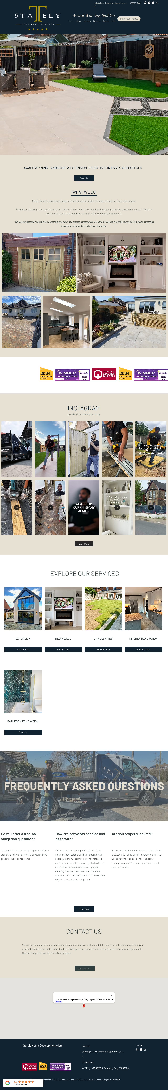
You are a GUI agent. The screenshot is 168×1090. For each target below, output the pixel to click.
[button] (29, 474)
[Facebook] (153, 2)
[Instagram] (157, 2)
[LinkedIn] (137, 1049)
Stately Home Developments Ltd (42, 1045)
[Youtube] (145, 2)
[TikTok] (149, 2)
